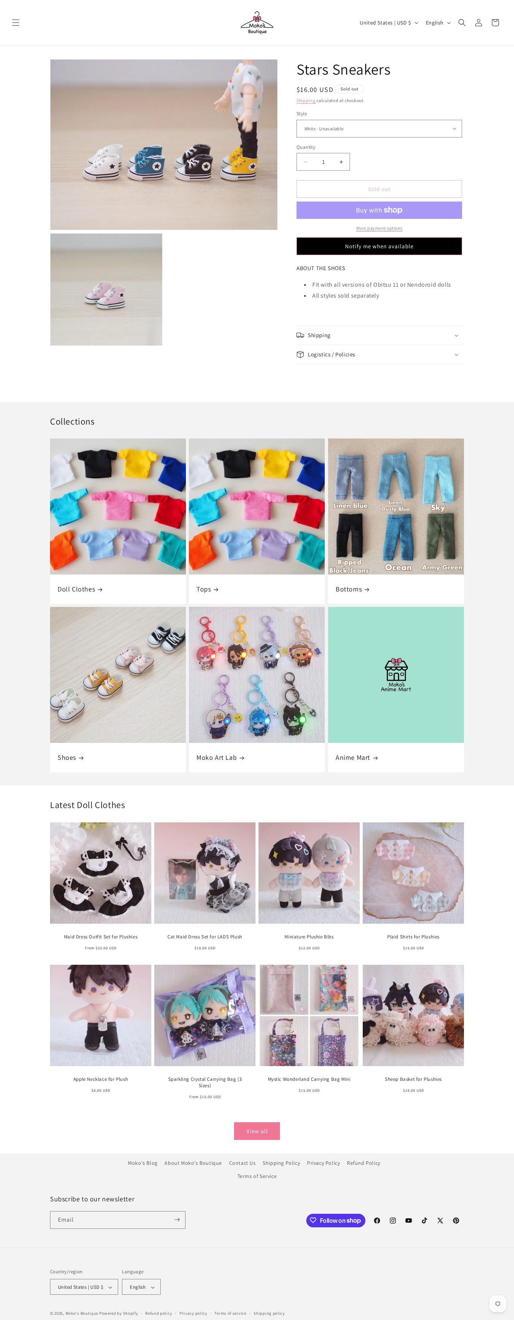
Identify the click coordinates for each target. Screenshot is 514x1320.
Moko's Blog (143, 1163)
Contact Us (242, 1163)
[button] (16, 22)
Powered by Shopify (118, 1313)
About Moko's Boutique (193, 1163)
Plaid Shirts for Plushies (413, 937)
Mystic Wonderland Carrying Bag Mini (309, 1079)
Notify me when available (379, 246)
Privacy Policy (323, 1163)
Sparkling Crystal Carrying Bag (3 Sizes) (205, 1082)
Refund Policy (363, 1163)
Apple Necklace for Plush (100, 1079)
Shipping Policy (281, 1163)
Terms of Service (257, 1176)
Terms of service (230, 1313)
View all (257, 1131)
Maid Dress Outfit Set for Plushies (100, 937)
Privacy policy (193, 1313)
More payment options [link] (379, 228)
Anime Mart (353, 757)
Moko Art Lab (216, 757)
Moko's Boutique (82, 1313)
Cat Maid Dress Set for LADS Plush (204, 937)
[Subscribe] (177, 1219)
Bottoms (349, 589)
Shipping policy (269, 1313)
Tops (203, 589)
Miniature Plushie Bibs (308, 937)
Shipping (306, 100)
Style (302, 113)
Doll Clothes (76, 589)
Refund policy (158, 1313)
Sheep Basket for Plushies (413, 1079)
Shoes (67, 757)
